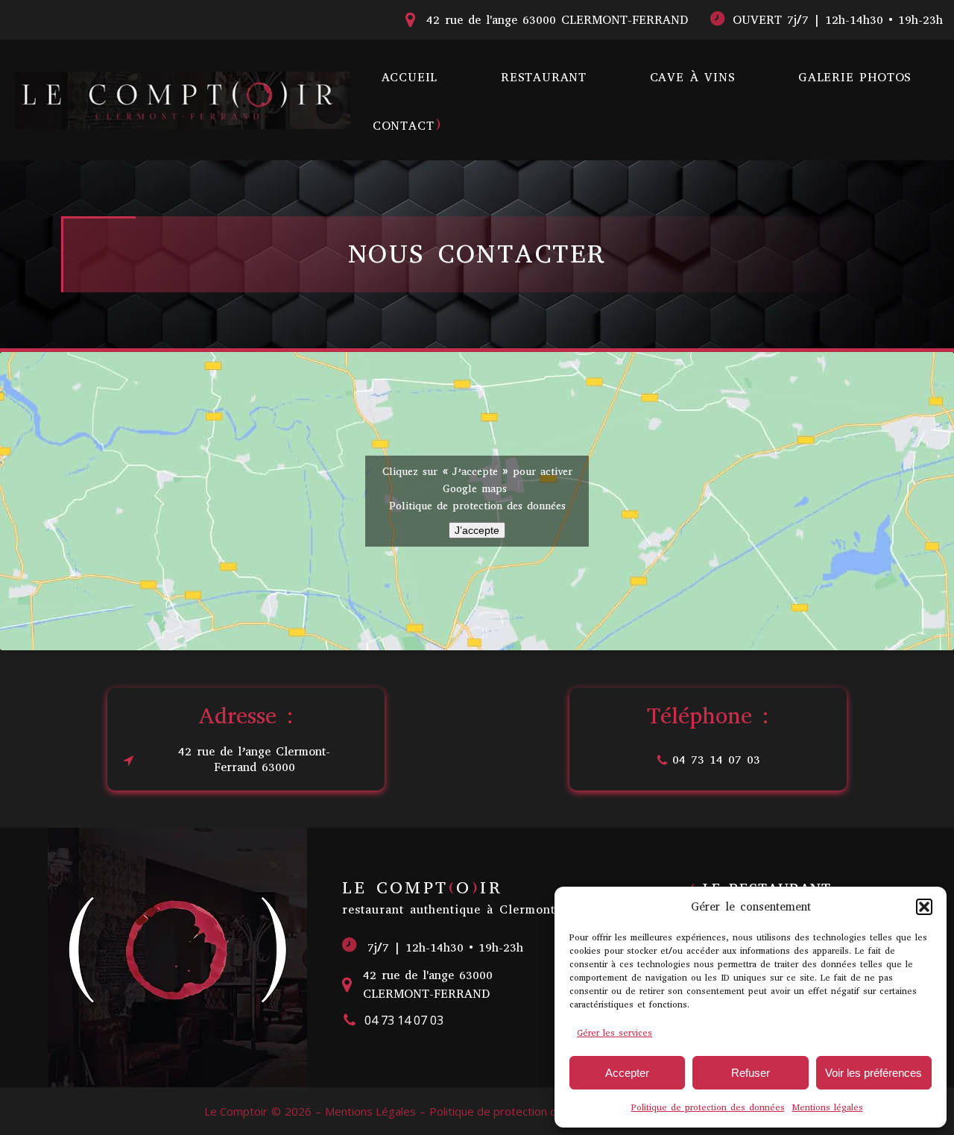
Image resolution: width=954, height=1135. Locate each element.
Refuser (750, 1072)
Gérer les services (614, 1033)
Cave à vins (693, 77)
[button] (924, 906)
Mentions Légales (370, 1111)
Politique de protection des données (708, 1107)
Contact (404, 125)
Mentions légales (827, 1107)
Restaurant (544, 77)
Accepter (627, 1072)
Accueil (410, 77)
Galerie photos (855, 77)
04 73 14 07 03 (716, 759)
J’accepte (477, 530)
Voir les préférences (873, 1072)
